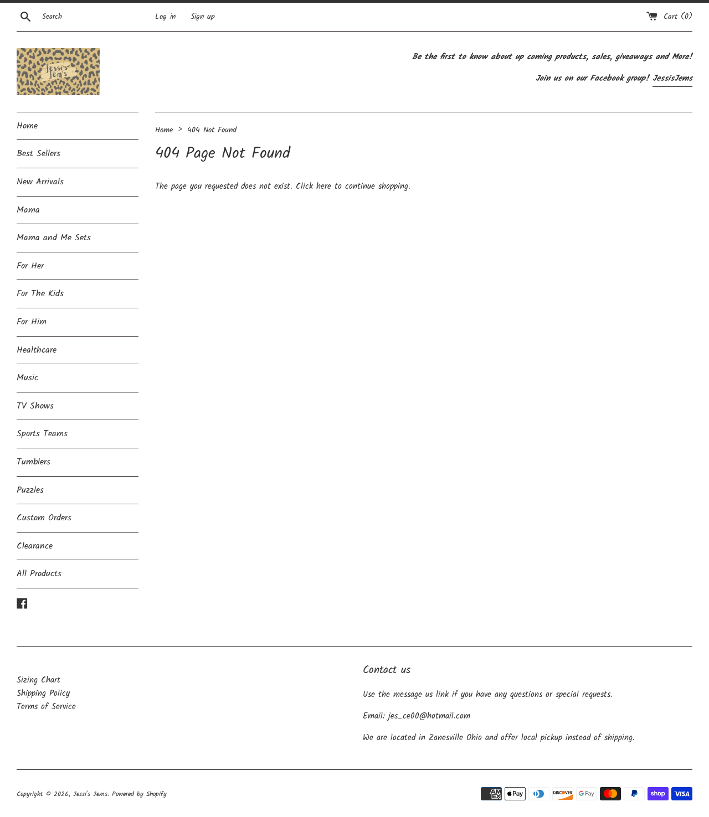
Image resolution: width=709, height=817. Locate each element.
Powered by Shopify (139, 794)
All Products (39, 574)
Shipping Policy (43, 693)
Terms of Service (46, 706)
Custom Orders (44, 518)
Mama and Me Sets (54, 238)
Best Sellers (38, 154)
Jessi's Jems (90, 794)
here (323, 186)
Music (27, 378)
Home (27, 126)
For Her (30, 266)
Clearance (35, 546)
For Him (32, 322)
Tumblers (33, 462)
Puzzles (30, 490)
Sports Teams (42, 434)
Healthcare (36, 350)
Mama (28, 210)
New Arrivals (40, 182)
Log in (165, 17)
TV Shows (35, 406)
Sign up (203, 17)
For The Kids (40, 294)
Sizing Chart (38, 680)
